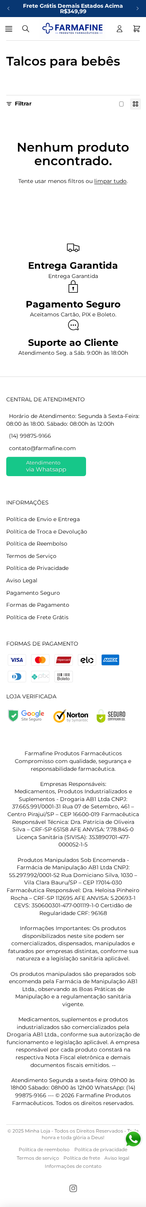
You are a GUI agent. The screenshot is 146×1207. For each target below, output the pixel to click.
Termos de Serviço (31, 556)
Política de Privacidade (37, 568)
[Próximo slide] (137, 8)
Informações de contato (73, 1166)
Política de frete (81, 1158)
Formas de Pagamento (37, 604)
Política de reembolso (44, 1149)
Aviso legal (116, 1158)
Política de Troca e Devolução (46, 531)
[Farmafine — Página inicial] (72, 28)
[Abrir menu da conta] (119, 28)
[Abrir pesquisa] (25, 28)
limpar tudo (110, 181)
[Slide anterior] (8, 8)
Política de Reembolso (36, 543)
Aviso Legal (21, 580)
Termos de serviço (38, 1158)
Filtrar (23, 103)
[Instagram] (73, 1188)
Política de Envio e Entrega (43, 519)
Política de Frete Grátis (37, 617)
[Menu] (10, 29)
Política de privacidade (100, 1149)
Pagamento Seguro (33, 592)
